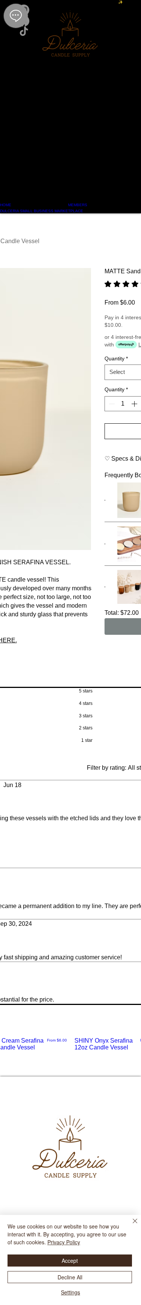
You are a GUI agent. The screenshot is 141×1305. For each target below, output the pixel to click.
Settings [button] (70, 1292)
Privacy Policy (63, 1242)
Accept (70, 1260)
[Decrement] (111, 404)
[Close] (130, 1225)
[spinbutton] (123, 404)
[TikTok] (70, 31)
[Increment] (135, 404)
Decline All (70, 1277)
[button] (70, 126)
